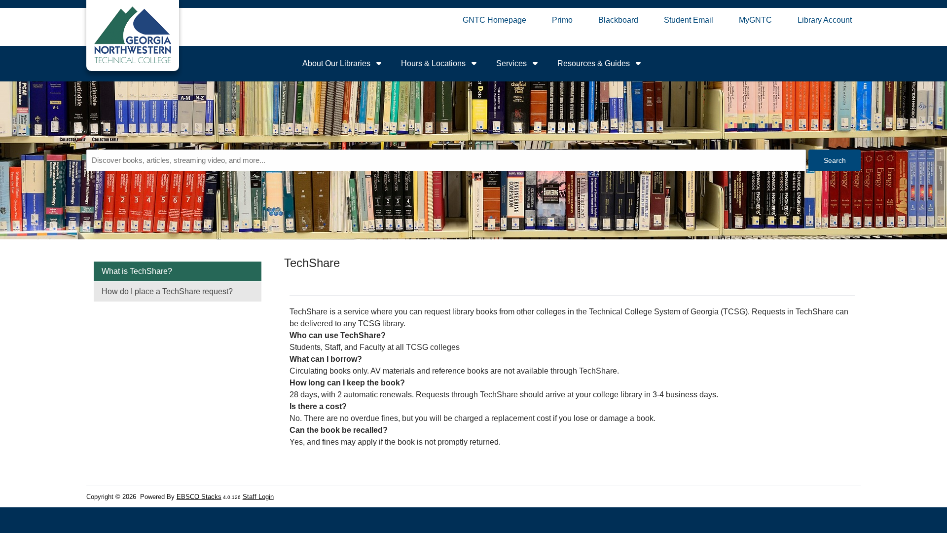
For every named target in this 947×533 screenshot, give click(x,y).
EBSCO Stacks (199, 496)
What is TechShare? (137, 271)
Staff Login (258, 496)
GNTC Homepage (494, 20)
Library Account (825, 20)
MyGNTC (755, 20)
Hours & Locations (434, 63)
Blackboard (618, 20)
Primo (562, 20)
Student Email (688, 20)
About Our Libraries (337, 63)
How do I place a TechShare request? (167, 291)
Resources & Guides (594, 63)
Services (512, 63)
